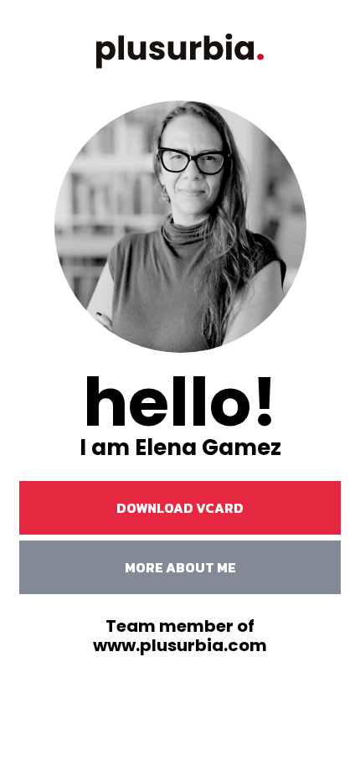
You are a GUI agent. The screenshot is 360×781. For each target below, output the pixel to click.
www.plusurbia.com (180, 645)
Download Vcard (180, 508)
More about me (180, 567)
